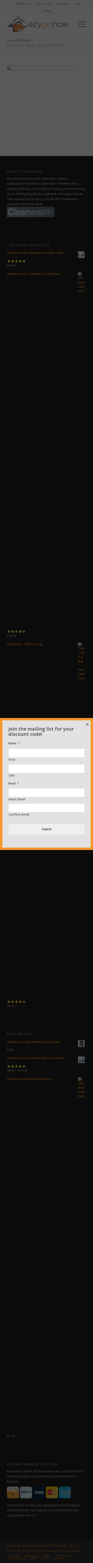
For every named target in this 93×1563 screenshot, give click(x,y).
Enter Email (17, 799)
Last (12, 775)
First (12, 760)
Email (13, 783)
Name (14, 743)
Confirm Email (19, 814)
